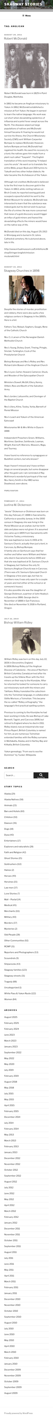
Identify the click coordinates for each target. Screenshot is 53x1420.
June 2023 (9, 1035)
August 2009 (11, 1393)
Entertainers (10, 840)
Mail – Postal (10, 899)
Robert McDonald (15, 38)
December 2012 (12, 1158)
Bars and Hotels (12, 811)
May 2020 (9, 1064)
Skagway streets (12, 975)
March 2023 (10, 1040)
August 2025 (10, 1017)
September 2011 (12, 1246)
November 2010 (12, 1305)
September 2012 (12, 1175)
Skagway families (13, 970)
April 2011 (9, 1275)
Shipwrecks (10, 964)
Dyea (6, 835)
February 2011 (11, 1287)
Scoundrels (10, 958)
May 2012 (9, 1199)
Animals (8, 805)
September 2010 (12, 1317)
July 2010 (9, 1328)
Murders (8, 923)
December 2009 (12, 1369)
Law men (8, 887)
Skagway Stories (23, 4)
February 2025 (11, 1023)
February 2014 (11, 1128)
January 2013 (10, 1152)
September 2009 (13, 1387)
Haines (7, 870)
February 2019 (11, 1076)
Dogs (6, 829)
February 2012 (11, 1217)
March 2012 (10, 1211)
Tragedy (8, 981)
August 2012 (10, 1181)
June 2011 (9, 1264)
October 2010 (11, 1311)
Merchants (9, 911)
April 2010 (9, 1346)
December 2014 (12, 1117)
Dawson (8, 823)
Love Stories (10, 893)
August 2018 (10, 1082)
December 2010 (12, 1299)
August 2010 (10, 1322)
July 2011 (8, 1258)
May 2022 (9, 1058)
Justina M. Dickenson (18, 505)
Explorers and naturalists (16, 846)
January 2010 (10, 1364)
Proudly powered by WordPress (18, 1413)
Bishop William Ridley (18, 622)
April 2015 (9, 1105)
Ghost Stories (11, 858)
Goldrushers (10, 864)
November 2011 (12, 1234)
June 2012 (9, 1193)
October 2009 (11, 1381)
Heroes (8, 876)
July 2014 (9, 1123)
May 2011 (9, 1270)
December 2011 (12, 1228)
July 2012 (8, 1187)
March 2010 (10, 1352)
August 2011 (10, 1252)
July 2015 (9, 1093)
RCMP (7, 946)
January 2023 (11, 1046)
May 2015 (9, 1099)
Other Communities (14, 940)
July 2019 (9, 1070)
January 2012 (10, 1222)
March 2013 (10, 1140)
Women (8, 999)
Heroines (8, 882)
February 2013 (11, 1146)
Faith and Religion (13, 852)
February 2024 (11, 1029)
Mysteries (9, 929)
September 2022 (12, 1052)
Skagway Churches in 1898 (21, 270)
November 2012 (12, 1164)
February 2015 (11, 1111)
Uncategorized (11, 987)
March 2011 (10, 1281)
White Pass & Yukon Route (17, 993)
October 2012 (11, 1170)
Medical (8, 905)
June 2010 (9, 1334)
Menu (28, 15)
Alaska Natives (11, 799)
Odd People (10, 934)
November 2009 (12, 1375)
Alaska (7, 793)
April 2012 (9, 1205)
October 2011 (11, 1240)
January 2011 (10, 1293)
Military (8, 917)
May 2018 (9, 1087)
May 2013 (9, 1134)
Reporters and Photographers (19, 952)
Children (8, 817)
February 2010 (11, 1358)
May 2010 (9, 1340)
